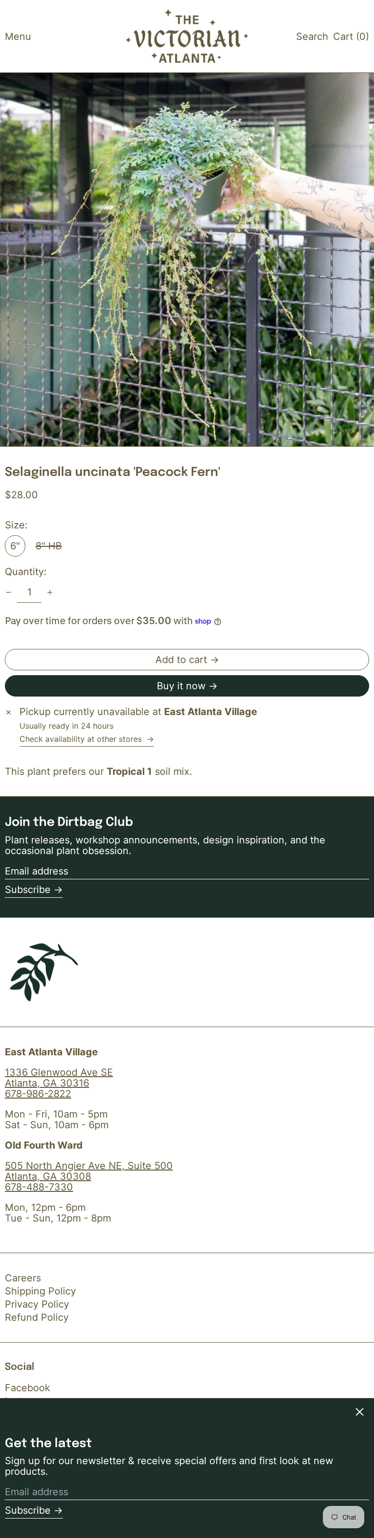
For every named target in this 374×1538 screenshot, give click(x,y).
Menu (18, 36)
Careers (23, 1278)
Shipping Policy (40, 1291)
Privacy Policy (37, 1304)
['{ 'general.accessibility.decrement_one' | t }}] (8, 592)
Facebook (27, 1387)
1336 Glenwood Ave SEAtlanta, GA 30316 (59, 1077)
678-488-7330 (39, 1187)
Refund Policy (37, 1317)
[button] (312, 36)
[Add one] (49, 592)
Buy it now (181, 686)
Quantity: (26, 571)
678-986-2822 (38, 1094)
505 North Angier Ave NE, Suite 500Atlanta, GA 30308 (89, 1171)
